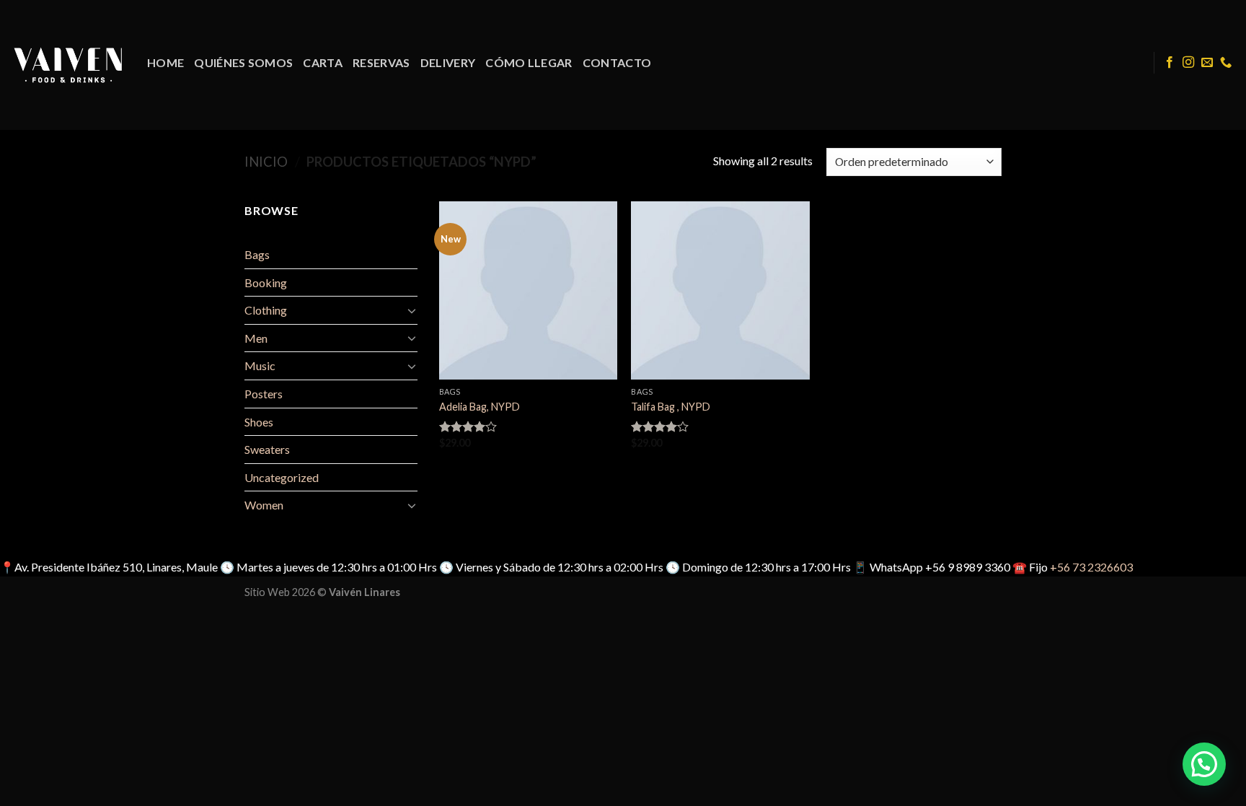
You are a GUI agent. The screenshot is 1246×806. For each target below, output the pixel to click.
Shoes (258, 422)
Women (263, 505)
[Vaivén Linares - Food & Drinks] (68, 64)
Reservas (381, 62)
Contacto (617, 62)
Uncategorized (281, 477)
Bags (257, 254)
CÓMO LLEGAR (529, 62)
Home (165, 62)
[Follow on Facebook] (1169, 62)
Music (259, 365)
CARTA (323, 62)
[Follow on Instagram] (1188, 62)
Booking (265, 282)
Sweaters (267, 449)
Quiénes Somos (243, 62)
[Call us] (1226, 62)
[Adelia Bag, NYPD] (528, 290)
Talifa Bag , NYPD (670, 406)
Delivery (448, 62)
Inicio (266, 162)
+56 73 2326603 (1091, 567)
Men (256, 338)
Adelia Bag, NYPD (479, 406)
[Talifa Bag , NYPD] (720, 290)
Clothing (265, 310)
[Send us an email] (1207, 62)
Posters (263, 393)
